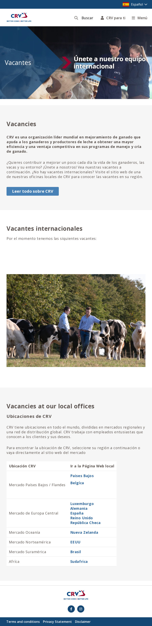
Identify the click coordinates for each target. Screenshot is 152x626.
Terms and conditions (23, 621)
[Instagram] (80, 609)
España (77, 513)
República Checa (85, 522)
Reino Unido (81, 517)
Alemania (78, 508)
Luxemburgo (82, 503)
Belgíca (77, 482)
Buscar (87, 18)
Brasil (75, 551)
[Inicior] (19, 17)
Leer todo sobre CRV (32, 191)
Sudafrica (79, 561)
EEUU (75, 542)
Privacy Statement (57, 621)
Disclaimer (83, 621)
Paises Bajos (82, 475)
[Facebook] (71, 609)
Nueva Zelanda (84, 532)
